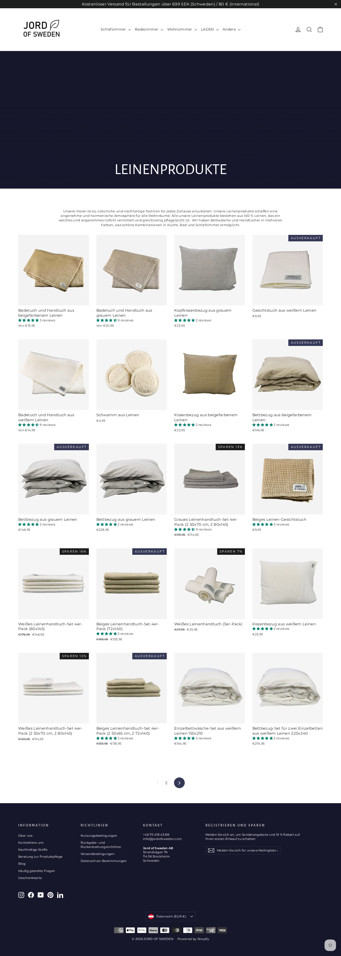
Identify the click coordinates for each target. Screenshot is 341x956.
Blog (21, 863)
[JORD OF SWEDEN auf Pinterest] (50, 895)
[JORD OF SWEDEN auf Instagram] (21, 895)
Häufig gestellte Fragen (36, 871)
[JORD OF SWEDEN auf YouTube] (41, 895)
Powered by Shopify (193, 939)
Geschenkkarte (30, 878)
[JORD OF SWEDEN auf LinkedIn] (60, 895)
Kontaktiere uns (30, 842)
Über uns (25, 835)
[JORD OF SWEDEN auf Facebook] (31, 895)
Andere (230, 29)
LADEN (208, 29)
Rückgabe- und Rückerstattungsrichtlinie (101, 845)
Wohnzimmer (180, 29)
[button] (29, 320)
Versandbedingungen (97, 854)
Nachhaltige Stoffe (32, 849)
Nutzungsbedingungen (99, 835)
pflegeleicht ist (176, 220)
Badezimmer (147, 29)
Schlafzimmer (114, 29)
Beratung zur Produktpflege (40, 856)
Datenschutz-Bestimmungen (104, 861)
